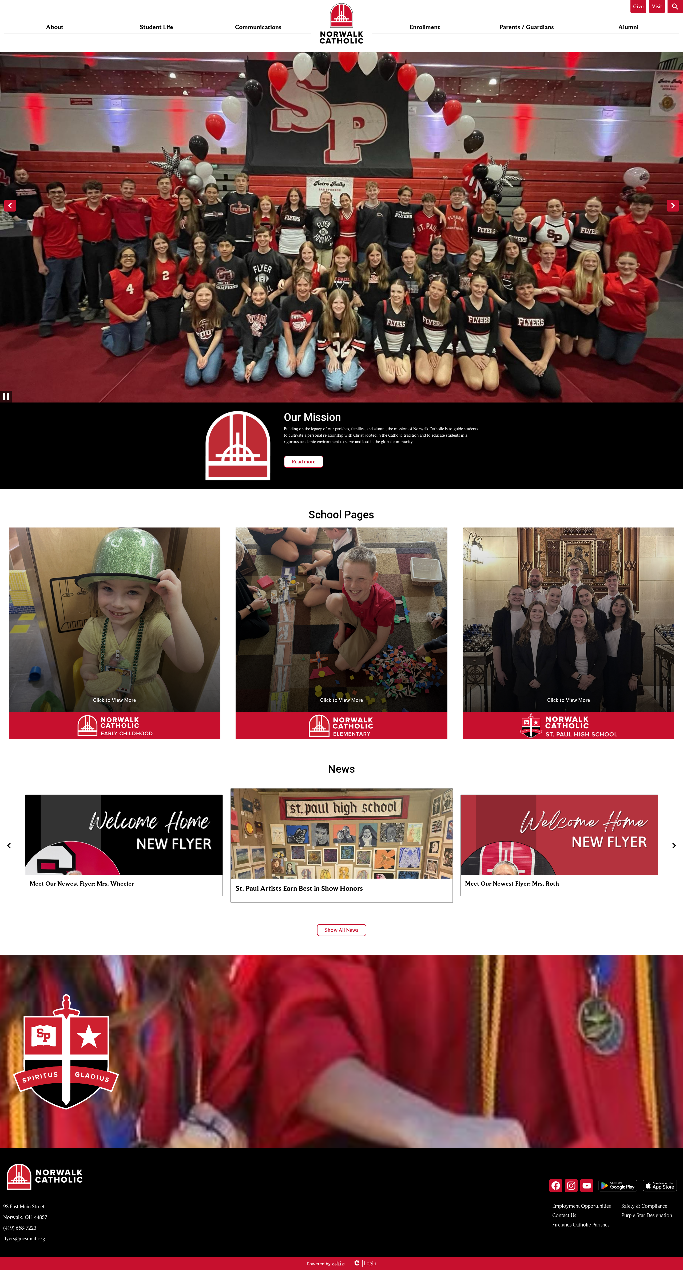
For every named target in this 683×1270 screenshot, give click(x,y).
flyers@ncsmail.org (24, 1238)
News (341, 769)
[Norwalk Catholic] (341, 23)
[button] (55, 27)
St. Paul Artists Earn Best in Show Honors (299, 888)
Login (364, 1263)
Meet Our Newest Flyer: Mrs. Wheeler (82, 884)
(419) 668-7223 (19, 1228)
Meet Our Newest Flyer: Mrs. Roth (512, 884)
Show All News (341, 930)
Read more (303, 461)
